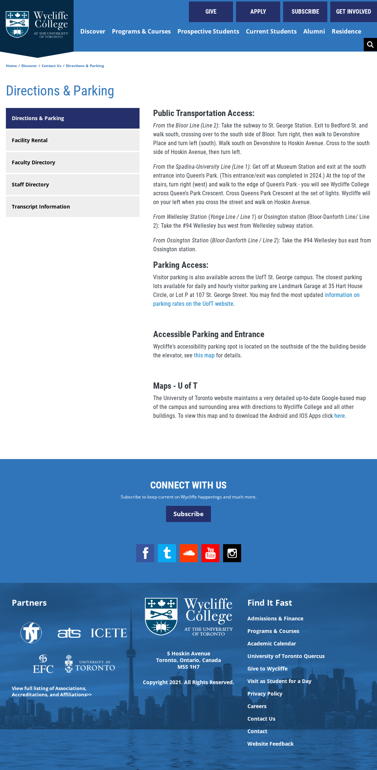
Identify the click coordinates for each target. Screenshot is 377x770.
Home (11, 65)
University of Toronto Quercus (286, 656)
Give (210, 11)
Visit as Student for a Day (279, 681)
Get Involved (353, 11)
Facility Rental (29, 140)
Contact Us (51, 65)
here (339, 415)
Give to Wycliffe (267, 668)
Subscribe (305, 11)
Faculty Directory (33, 162)
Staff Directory (30, 184)
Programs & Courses (141, 31)
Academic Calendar (271, 643)
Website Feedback (270, 743)
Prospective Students (208, 31)
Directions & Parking (38, 118)
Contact (257, 731)
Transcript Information (41, 206)
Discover (92, 31)
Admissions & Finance (275, 618)
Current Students (271, 31)
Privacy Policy (264, 693)
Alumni (314, 31)
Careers (257, 706)
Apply (258, 11)
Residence (346, 31)
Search (370, 44)
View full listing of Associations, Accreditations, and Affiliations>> (52, 691)
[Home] (37, 26)
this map (204, 355)
